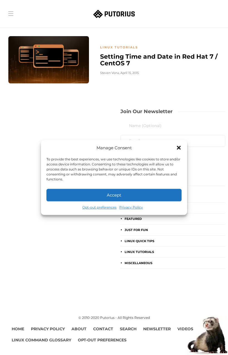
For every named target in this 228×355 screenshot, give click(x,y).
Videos (185, 328)
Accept (114, 195)
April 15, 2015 (129, 73)
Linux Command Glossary (41, 339)
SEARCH (128, 328)
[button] (179, 148)
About (78, 328)
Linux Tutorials (119, 47)
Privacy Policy (131, 207)
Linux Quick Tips (139, 241)
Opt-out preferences (99, 207)
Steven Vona (109, 73)
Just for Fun (136, 230)
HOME (18, 328)
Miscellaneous (138, 263)
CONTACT (103, 328)
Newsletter (157, 328)
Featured (133, 219)
